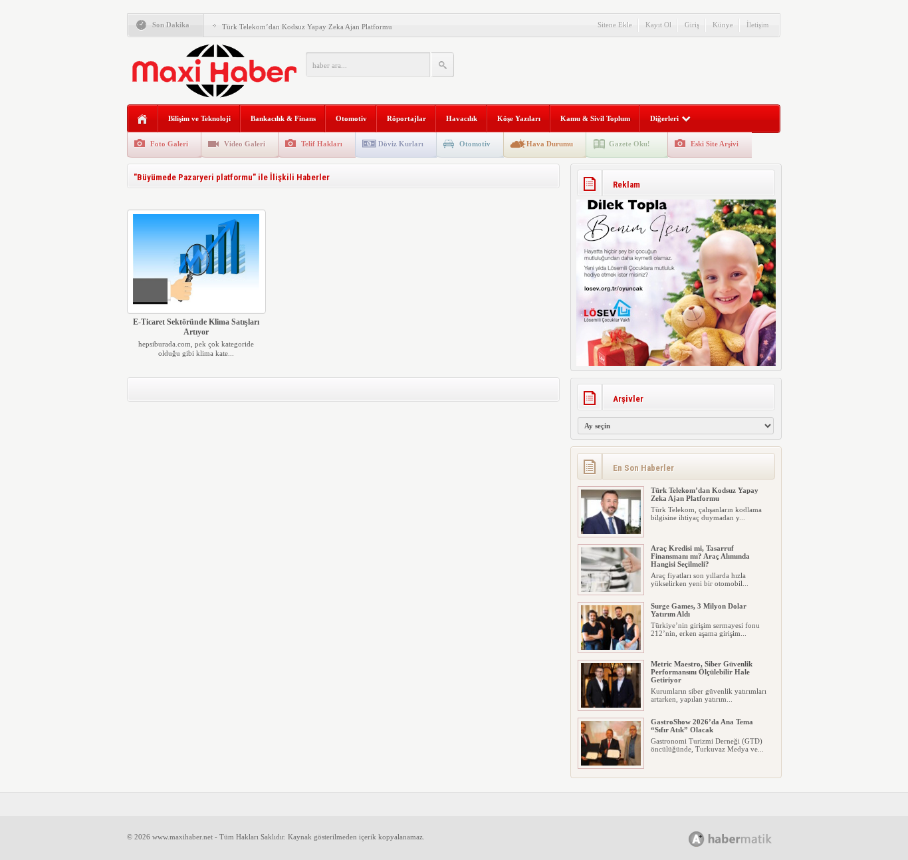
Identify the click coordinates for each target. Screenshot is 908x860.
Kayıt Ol (658, 25)
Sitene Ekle (615, 25)
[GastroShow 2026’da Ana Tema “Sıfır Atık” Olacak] (611, 763)
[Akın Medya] (697, 839)
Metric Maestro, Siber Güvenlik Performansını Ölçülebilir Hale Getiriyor (701, 672)
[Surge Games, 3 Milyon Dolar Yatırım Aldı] (611, 647)
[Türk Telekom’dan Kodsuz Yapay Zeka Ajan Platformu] (611, 531)
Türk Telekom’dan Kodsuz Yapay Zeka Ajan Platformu (307, 27)
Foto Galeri (169, 144)
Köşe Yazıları (518, 118)
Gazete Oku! (629, 144)
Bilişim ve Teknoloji (199, 118)
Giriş (692, 25)
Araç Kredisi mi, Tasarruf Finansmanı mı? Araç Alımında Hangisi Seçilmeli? (700, 556)
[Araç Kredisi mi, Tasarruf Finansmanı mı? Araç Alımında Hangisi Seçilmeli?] (611, 589)
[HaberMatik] (745, 838)
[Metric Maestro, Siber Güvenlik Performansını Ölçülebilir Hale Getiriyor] (611, 705)
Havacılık (461, 118)
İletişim (757, 25)
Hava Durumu (549, 144)
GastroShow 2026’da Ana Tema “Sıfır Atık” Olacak (702, 726)
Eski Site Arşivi (714, 144)
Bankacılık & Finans (283, 118)
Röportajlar (406, 118)
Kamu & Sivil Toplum (595, 118)
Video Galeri (244, 144)
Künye (723, 25)
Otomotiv (351, 118)
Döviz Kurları (400, 144)
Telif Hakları (321, 144)
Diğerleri (664, 118)
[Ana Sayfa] (142, 119)
